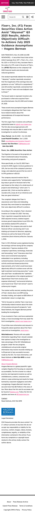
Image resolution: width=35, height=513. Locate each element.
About (9, 502)
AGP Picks (4, 3)
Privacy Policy (27, 510)
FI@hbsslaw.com (24, 144)
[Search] (23, 17)
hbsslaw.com (14, 392)
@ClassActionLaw (23, 394)
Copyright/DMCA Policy (12, 510)
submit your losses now (23, 124)
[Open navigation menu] (3, 17)
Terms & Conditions (25, 506)
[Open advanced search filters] (27, 17)
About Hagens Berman (9, 364)
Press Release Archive (20, 502)
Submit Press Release (10, 506)
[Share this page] (32, 17)
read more (24, 330)
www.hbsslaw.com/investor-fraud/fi (17, 141)
